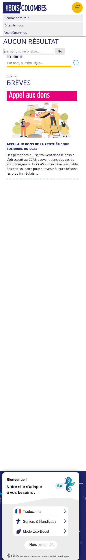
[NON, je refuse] (80, 543)
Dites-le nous (14, 25)
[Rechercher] (76, 63)
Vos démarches (15, 32)
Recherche (14, 57)
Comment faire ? (16, 18)
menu (77, 6)
